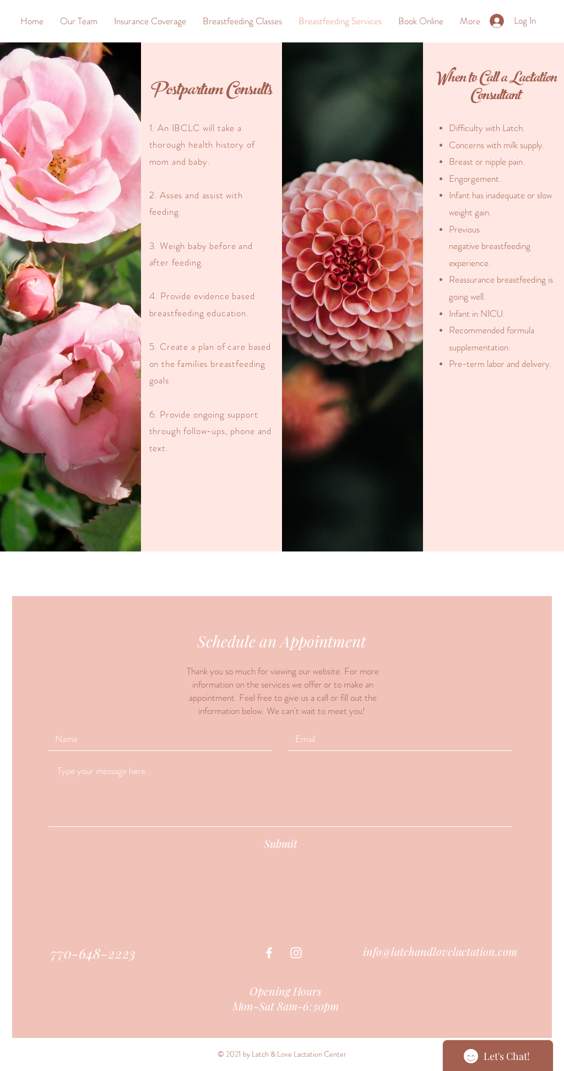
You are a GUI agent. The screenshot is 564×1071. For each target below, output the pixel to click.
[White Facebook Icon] (269, 952)
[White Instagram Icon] (296, 952)
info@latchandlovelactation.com (440, 951)
